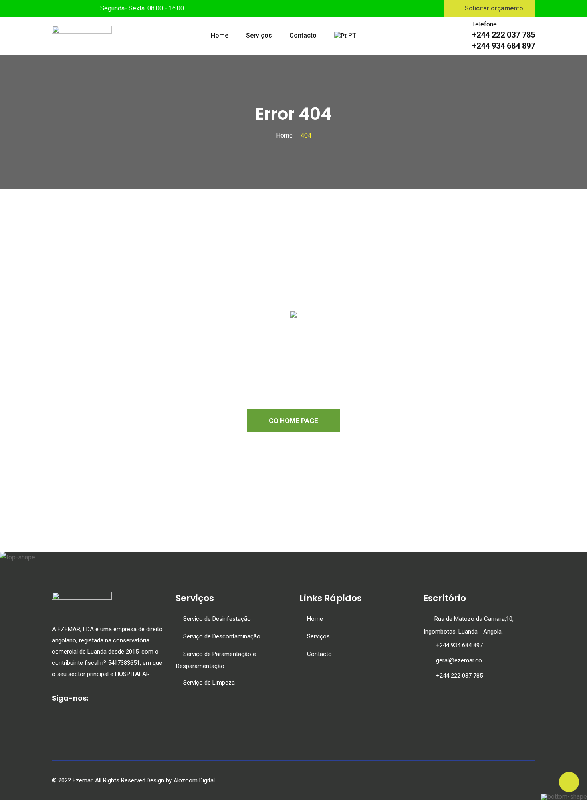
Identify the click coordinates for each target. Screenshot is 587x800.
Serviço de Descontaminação (221, 636)
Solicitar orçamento (494, 8)
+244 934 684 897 (459, 645)
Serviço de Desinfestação (217, 618)
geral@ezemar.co (459, 660)
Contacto (303, 35)
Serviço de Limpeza (209, 682)
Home (219, 35)
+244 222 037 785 (458, 675)
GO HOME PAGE (293, 421)
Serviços (259, 35)
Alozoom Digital (194, 780)
